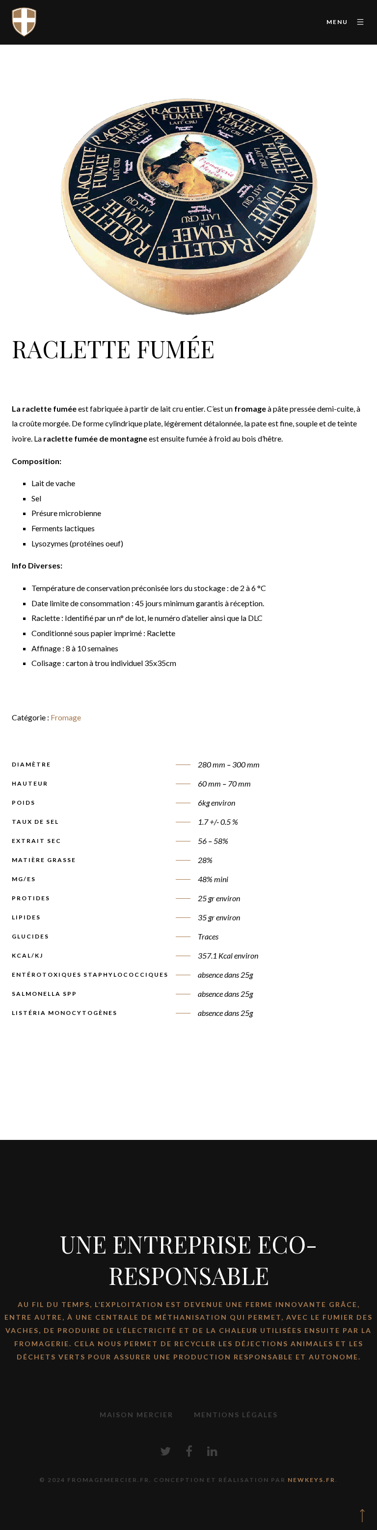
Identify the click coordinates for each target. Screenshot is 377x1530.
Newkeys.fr (311, 1479)
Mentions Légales (236, 1414)
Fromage (66, 717)
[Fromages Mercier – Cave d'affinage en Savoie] (24, 22)
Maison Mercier (136, 1414)
